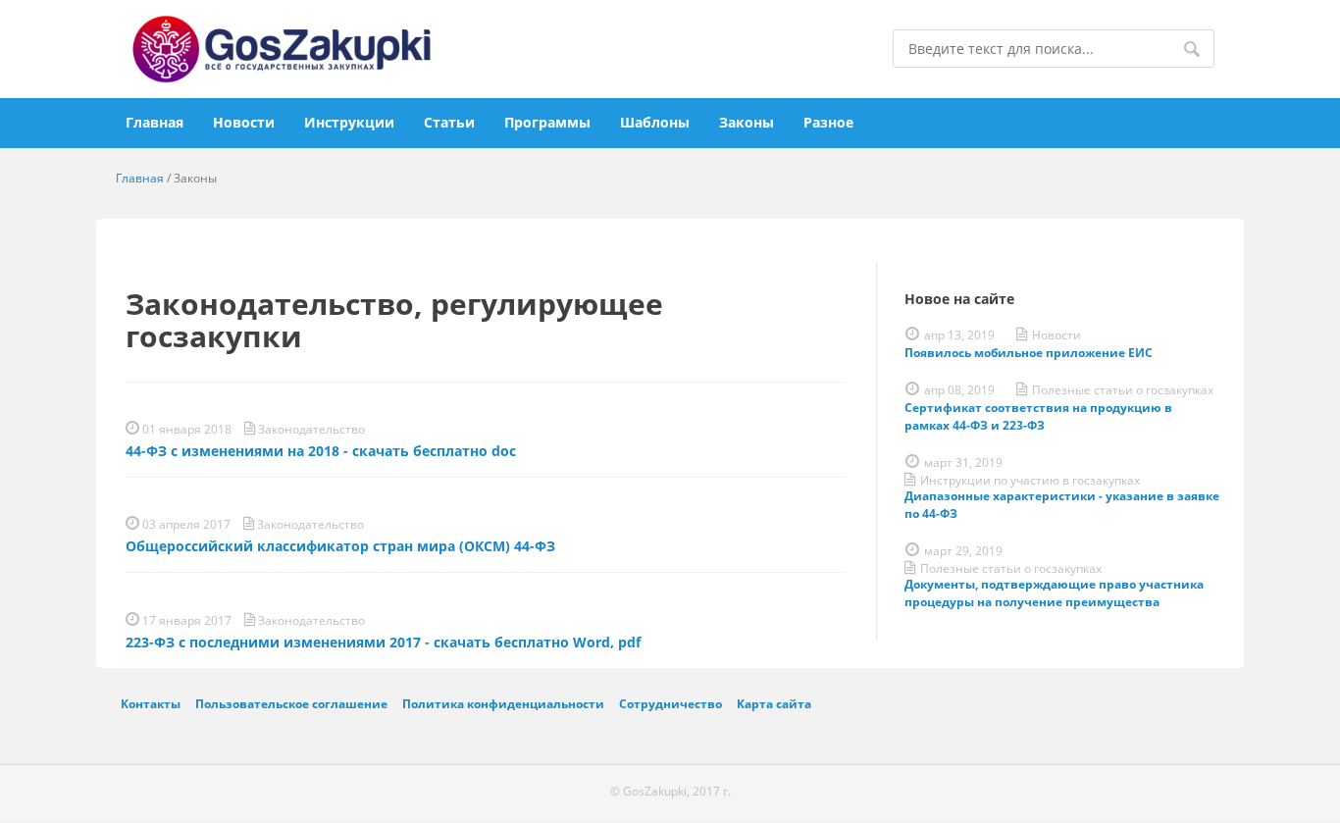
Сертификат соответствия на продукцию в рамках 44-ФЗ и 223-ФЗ (1038, 416)
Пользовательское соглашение (291, 703)
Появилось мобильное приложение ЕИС (1028, 352)
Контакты (150, 703)
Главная (154, 122)
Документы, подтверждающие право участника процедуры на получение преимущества (1054, 593)
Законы (746, 122)
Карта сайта (774, 703)
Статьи (449, 122)
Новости (244, 122)
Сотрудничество (670, 703)
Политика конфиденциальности (503, 703)
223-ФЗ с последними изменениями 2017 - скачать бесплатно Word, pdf (383, 642)
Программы (547, 122)
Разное (828, 122)
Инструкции (349, 122)
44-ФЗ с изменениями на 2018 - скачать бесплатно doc (321, 450)
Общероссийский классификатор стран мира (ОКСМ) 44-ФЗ (340, 546)
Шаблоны (655, 122)
